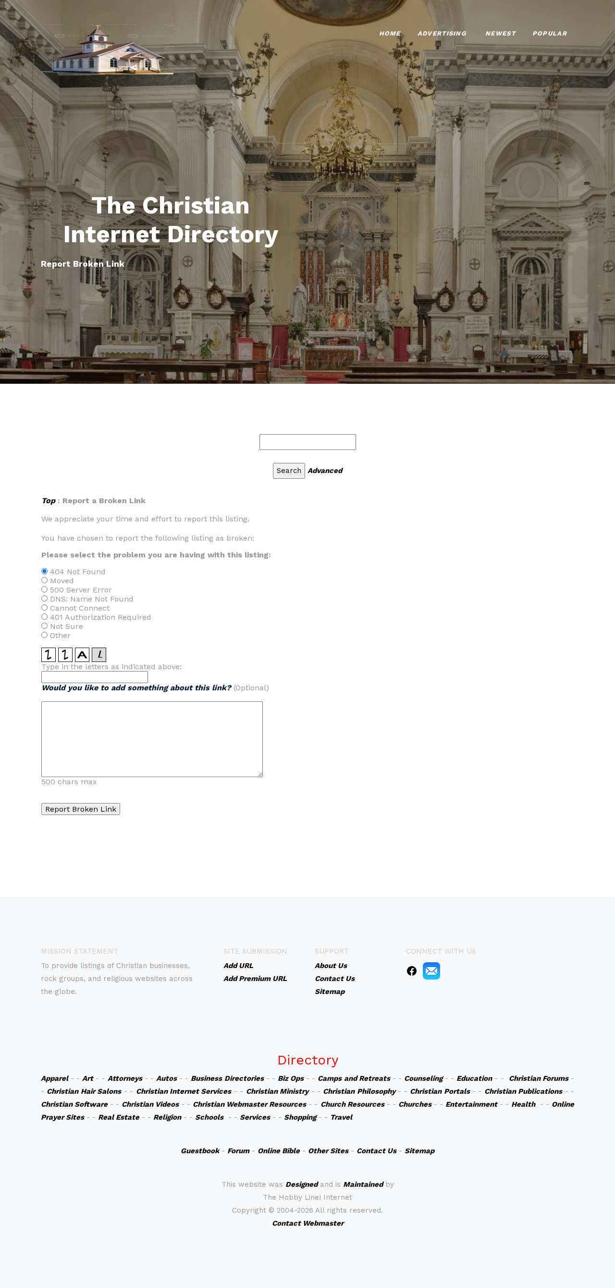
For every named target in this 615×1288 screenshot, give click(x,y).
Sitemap (419, 1150)
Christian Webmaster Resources (249, 1104)
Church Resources (352, 1104)
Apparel (54, 1078)
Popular (549, 33)
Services (255, 1117)
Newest (500, 33)
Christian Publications (523, 1091)
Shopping (300, 1117)
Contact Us (376, 1150)
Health (523, 1104)
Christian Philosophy (359, 1091)
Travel (341, 1117)
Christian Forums (538, 1078)
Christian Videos (150, 1104)
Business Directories (227, 1078)
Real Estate (118, 1117)
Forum (238, 1150)
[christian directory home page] (107, 48)
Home (390, 33)
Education (474, 1078)
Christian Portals (439, 1091)
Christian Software (74, 1104)
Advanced (325, 470)
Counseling (423, 1078)
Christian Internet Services (184, 1091)
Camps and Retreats (354, 1078)
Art (87, 1078)
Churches (414, 1104)
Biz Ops (291, 1078)
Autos (166, 1078)
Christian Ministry (277, 1091)
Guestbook (200, 1150)
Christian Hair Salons (84, 1091)
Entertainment (471, 1104)
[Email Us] (431, 970)
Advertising (442, 33)
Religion (167, 1117)
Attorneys (125, 1078)
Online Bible (279, 1150)
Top (48, 500)
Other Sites (328, 1150)
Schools (209, 1117)
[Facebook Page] (412, 970)
